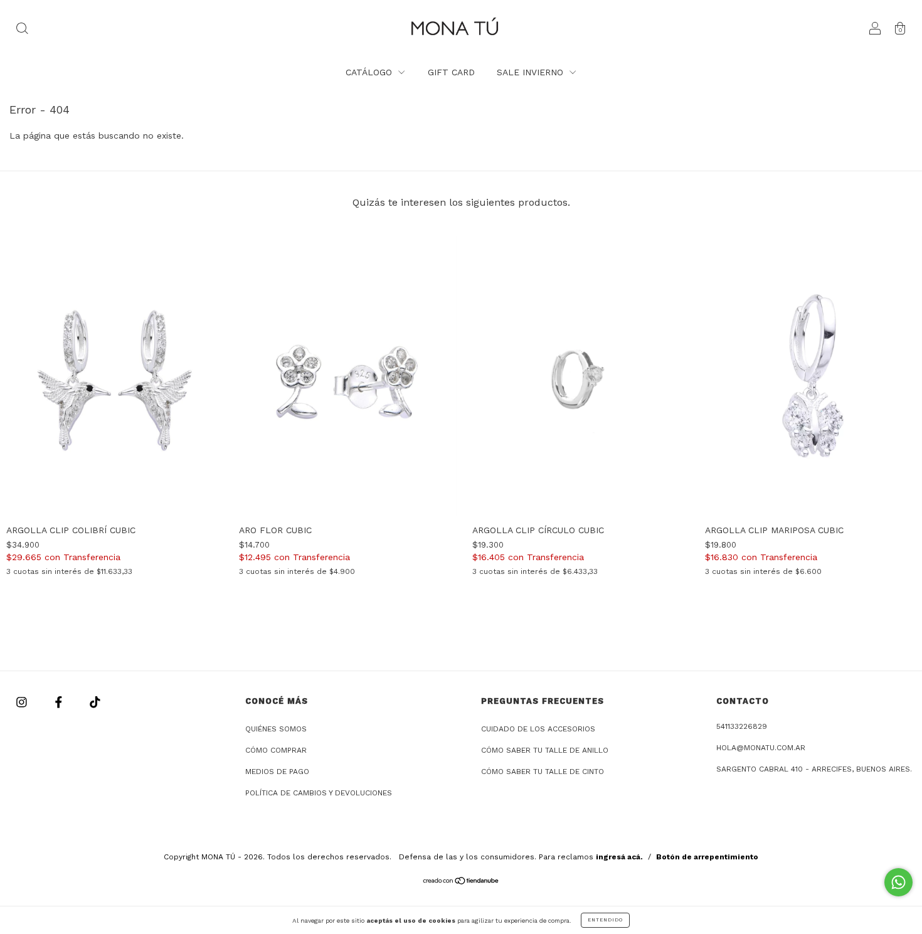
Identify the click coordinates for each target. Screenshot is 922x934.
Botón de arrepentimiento (707, 856)
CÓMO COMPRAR (276, 750)
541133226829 (741, 726)
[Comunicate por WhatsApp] (898, 882)
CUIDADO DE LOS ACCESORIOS (538, 728)
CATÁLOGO (370, 72)
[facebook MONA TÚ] (60, 702)
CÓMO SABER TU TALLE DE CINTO (542, 771)
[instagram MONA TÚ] (23, 702)
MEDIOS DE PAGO (277, 771)
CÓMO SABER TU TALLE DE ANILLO (544, 750)
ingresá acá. (619, 856)
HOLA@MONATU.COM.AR (760, 747)
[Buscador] (22, 29)
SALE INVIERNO (531, 72)
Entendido (605, 920)
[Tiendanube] (461, 882)
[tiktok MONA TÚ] (95, 702)
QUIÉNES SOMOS (276, 728)
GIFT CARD (451, 72)
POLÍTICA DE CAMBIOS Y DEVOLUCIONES (318, 792)
